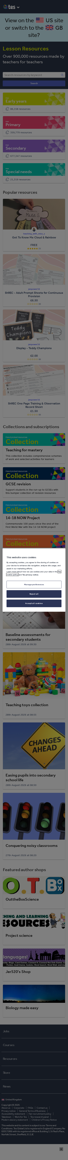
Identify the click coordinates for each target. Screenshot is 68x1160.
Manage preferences (34, 584)
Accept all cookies (34, 603)
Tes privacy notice (30, 574)
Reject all (34, 594)
